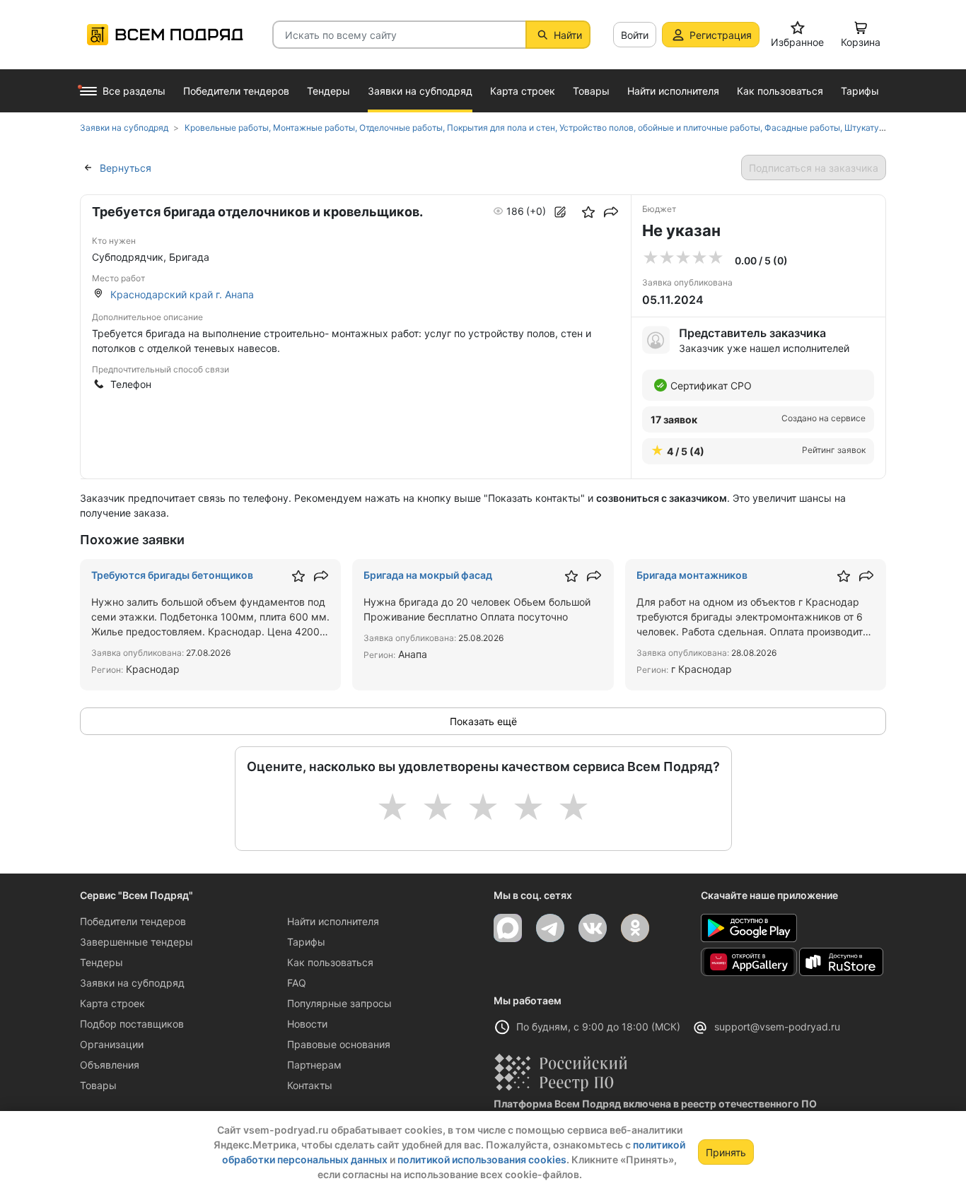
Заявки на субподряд (132, 983)
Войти (634, 35)
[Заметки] (560, 212)
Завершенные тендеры (136, 942)
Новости (307, 1024)
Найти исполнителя (333, 921)
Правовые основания (338, 1044)
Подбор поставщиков (132, 1024)
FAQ (296, 983)
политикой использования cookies (481, 1159)
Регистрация (720, 35)
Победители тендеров (133, 921)
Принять (726, 1152)
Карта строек (112, 1003)
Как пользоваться (330, 962)
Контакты (309, 1085)
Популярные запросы (339, 1003)
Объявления (109, 1065)
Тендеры (101, 962)
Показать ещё (483, 721)
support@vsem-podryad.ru (777, 1027)
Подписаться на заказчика (813, 168)
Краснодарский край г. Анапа (182, 294)
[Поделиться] (611, 212)
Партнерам (314, 1065)
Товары (98, 1085)
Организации (112, 1044)
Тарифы (306, 942)
